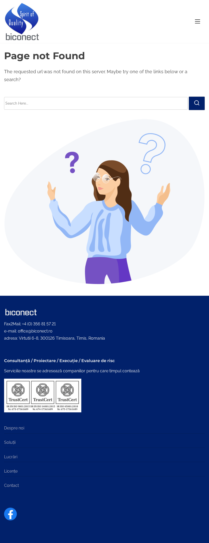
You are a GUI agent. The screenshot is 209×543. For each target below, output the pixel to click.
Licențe (11, 471)
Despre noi (14, 428)
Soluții (10, 442)
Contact (11, 485)
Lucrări (10, 456)
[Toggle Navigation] (197, 22)
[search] (197, 103)
